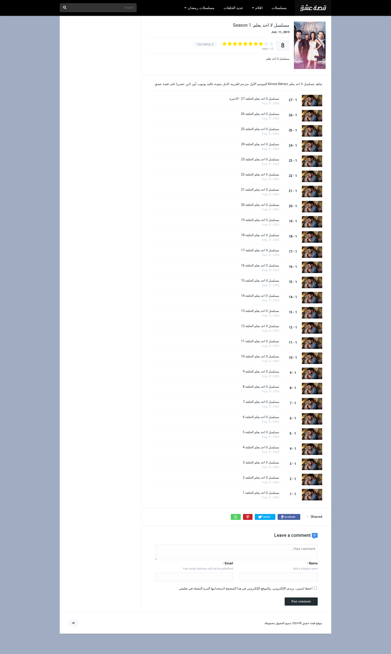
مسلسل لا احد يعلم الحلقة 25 (260, 129)
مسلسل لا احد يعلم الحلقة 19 (260, 220)
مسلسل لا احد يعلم (277, 58)
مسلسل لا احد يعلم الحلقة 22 (260, 174)
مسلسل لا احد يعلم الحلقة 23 (260, 159)
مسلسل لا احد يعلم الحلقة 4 (261, 447)
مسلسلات (279, 8)
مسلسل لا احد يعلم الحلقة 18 (260, 235)
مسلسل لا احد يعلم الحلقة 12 (260, 326)
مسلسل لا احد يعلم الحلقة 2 (261, 477)
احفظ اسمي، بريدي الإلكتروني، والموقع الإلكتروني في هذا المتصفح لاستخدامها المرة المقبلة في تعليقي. (245, 588)
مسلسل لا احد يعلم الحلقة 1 (261, 493)
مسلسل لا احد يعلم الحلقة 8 (261, 386)
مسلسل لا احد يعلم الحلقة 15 (260, 280)
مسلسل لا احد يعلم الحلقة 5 (261, 432)
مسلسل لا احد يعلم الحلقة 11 (260, 341)
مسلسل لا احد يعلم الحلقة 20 (260, 205)
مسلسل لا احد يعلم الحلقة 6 (261, 417)
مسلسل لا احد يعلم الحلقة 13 (260, 311)
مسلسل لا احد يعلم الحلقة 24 (260, 144)
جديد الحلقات (233, 8)
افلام (258, 8)
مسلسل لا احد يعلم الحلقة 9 (261, 371)
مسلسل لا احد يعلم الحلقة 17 (260, 250)
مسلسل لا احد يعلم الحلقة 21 (260, 189)
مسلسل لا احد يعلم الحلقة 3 (261, 462)
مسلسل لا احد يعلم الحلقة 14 (260, 295)
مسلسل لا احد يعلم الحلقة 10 (260, 356)
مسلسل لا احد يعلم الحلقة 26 (260, 114)
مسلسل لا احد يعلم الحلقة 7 (261, 402)
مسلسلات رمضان (201, 8)
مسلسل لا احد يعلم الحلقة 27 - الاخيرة (254, 98)
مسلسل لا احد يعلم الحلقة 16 (260, 265)
